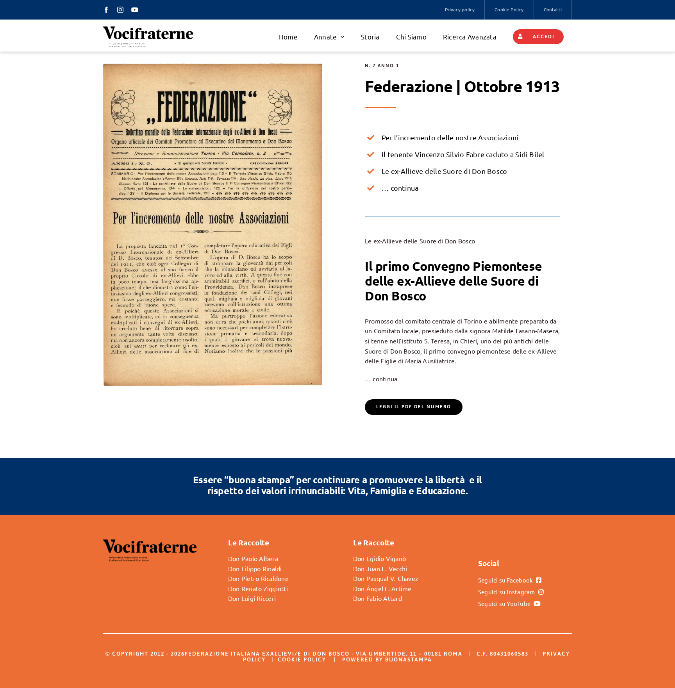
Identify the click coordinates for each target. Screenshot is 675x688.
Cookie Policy (302, 659)
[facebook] (106, 10)
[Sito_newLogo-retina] (148, 28)
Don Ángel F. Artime (382, 588)
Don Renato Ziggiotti (258, 588)
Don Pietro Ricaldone (258, 578)
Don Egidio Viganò (379, 558)
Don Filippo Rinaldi (255, 568)
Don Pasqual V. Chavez (385, 578)
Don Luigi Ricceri (252, 598)
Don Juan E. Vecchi (380, 568)
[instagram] (120, 10)
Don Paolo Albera (253, 558)
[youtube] (134, 10)
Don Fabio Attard (377, 598)
